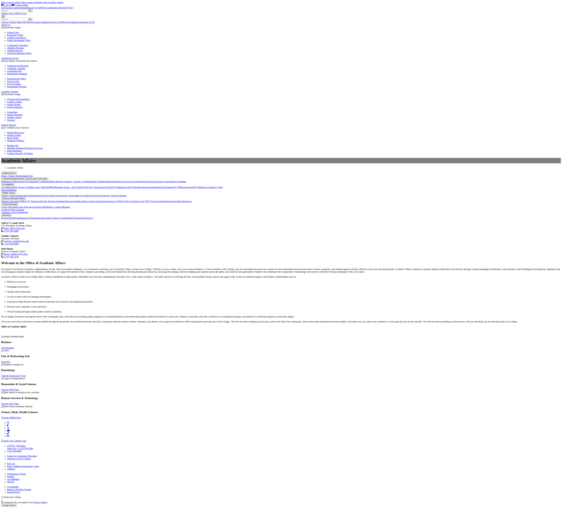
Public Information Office (19, 40)
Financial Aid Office (16, 78)
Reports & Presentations (32, 218)
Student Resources (15, 132)
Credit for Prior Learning (12, 209)
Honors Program (14, 115)
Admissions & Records (17, 66)
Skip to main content (10, 2)
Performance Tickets (16, 474)
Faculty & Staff (35, 7)
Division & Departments (18, 99)
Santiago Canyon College (19, 458)
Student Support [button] (8, 125)
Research (111, 181)
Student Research (24, 195)
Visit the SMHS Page (11, 417)
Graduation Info (14, 71)
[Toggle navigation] (3, 16)
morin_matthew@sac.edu (16, 254)
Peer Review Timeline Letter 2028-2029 (32, 187)
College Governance (16, 37)
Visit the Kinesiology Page (13, 376)
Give (44, 7)
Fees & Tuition (14, 84)
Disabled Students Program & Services (25, 148)
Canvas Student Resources (163, 201)
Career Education (9, 204)
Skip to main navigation (32, 2)
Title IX (10, 482)
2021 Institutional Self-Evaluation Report (130, 187)
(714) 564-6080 (11, 231)
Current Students (20, 7)
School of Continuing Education (22, 456)
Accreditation (7, 184)
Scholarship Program (16, 86)
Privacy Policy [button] (40, 502)
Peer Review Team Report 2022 (96, 187)
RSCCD (11, 463)
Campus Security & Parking (20, 153)
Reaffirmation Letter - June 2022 (66, 187)
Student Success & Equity (127, 181)
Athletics (11, 469)
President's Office (15, 35)
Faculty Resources (49, 195)
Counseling (12, 112)
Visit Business (7, 348)
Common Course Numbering (14, 212)
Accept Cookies (9, 505)
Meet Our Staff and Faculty (87, 195)
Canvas (8, 5)
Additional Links (9, 173)
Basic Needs (13, 138)
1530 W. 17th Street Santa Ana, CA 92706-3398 (20, 447)
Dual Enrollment (14, 107)
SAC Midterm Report (182, 187)
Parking (10, 476)
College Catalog (14, 102)
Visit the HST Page (10, 404)
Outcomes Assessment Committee (170, 181)
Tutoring (11, 120)
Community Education (17, 45)
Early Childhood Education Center (23, 466)
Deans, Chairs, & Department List (17, 176)
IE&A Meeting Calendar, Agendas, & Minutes (70, 181)
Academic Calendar (16, 68)
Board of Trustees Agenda (19, 489)
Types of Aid (13, 81)
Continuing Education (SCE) (60, 7)
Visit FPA (5, 362)
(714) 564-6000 (14, 451)
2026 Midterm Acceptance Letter (207, 187)
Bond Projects (13, 492)
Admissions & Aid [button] (9, 58)
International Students (17, 74)
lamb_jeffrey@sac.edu (14, 228)
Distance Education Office (13, 198)
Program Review (147, 181)
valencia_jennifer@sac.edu (16, 241)
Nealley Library (14, 117)
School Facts (13, 32)
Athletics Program (15, 48)
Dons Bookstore (14, 151)
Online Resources (183, 201)
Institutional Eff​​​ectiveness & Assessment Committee (24, 179)
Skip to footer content (53, 2)
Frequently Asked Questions (113, 195)
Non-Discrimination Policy (19, 53)
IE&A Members (99, 181)
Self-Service (6, 7)
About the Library (66, 195)
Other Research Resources (80, 218)
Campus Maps (21, 5)
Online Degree (14, 104)
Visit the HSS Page (10, 389)
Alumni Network (15, 50)
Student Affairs (14, 135)
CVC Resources (33, 201)
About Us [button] (5, 25)
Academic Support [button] (9, 91)
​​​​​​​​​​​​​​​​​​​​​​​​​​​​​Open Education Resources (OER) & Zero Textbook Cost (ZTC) (121, 201)
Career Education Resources (30, 207)
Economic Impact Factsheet (55, 218)
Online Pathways (83, 201)
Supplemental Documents (160, 187)
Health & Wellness (15, 140)
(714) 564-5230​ (11, 256)
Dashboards (15, 218)
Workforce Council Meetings (56, 207)
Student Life (12, 145)
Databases (36, 195)
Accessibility (13, 487)
